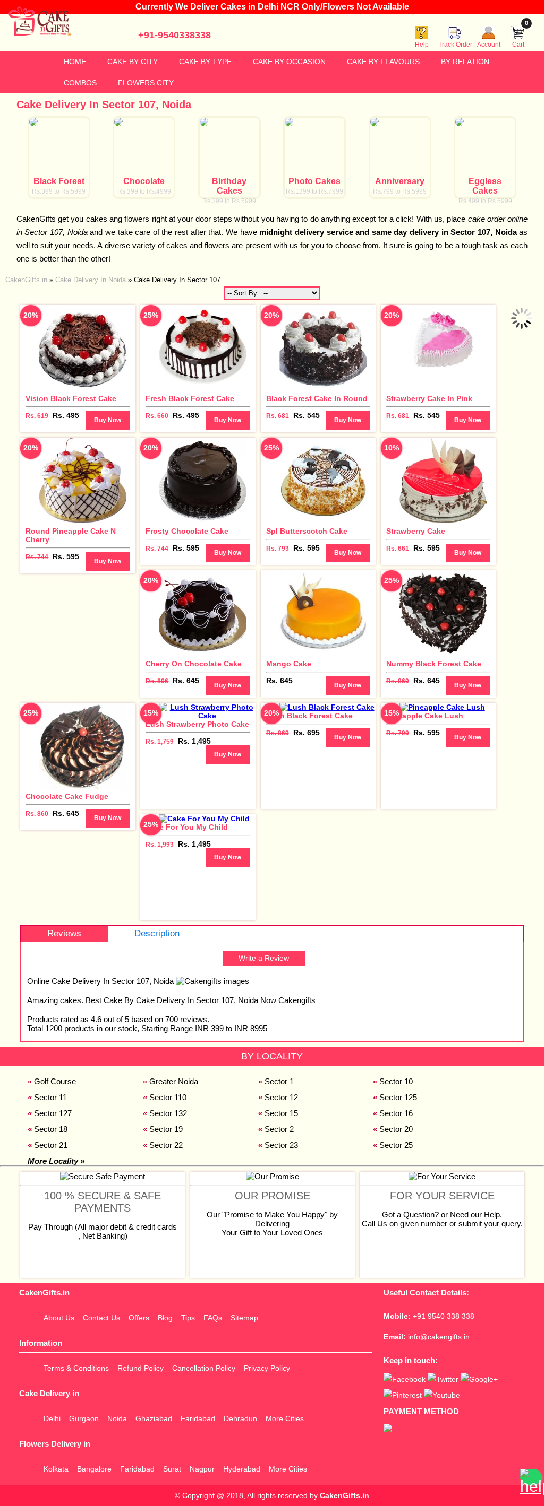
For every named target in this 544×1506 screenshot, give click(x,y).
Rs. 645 (186, 680)
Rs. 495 (66, 415)
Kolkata (56, 1469)
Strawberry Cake (415, 531)
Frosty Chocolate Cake (187, 531)
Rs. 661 (397, 548)
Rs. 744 (37, 557)
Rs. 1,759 (160, 741)
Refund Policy (140, 1368)
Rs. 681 (277, 416)
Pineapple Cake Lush (424, 715)
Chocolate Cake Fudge (67, 796)
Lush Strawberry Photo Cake (197, 724)
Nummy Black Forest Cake (433, 663)
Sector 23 (281, 1145)
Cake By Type (205, 61)
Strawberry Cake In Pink (429, 398)
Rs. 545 (306, 415)
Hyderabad (241, 1469)
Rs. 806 (157, 681)
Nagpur (202, 1469)
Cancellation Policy (203, 1368)
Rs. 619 (37, 416)
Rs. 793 (277, 548)
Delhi (52, 1418)
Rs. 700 (397, 733)
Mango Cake (288, 663)
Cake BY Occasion (289, 61)
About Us (59, 1317)
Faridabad (198, 1418)
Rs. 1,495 (194, 741)
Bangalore (94, 1469)
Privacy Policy (267, 1368)
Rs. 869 (277, 733)
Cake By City (132, 61)
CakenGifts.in (344, 1495)
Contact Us (101, 1317)
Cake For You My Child (187, 827)
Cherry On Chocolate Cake (194, 663)
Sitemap (244, 1317)
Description (157, 933)
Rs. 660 (157, 416)
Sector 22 (166, 1145)
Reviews (64, 933)
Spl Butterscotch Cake (306, 531)
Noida (117, 1418)
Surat (172, 1469)
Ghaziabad (153, 1418)
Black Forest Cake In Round (317, 398)
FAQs (212, 1317)
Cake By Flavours (383, 61)
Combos (80, 83)
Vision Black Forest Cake (71, 398)
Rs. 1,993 (160, 844)
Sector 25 (396, 1145)
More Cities (285, 1418)
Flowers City (146, 83)
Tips (188, 1317)
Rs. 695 (306, 732)
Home (75, 61)
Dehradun (240, 1418)
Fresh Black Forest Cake (190, 398)
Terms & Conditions (76, 1368)
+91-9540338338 (174, 35)
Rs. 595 (66, 556)
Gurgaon (84, 1418)
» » (112, 280)
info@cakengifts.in (439, 1337)
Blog (165, 1317)
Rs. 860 (397, 681)
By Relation (465, 61)
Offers (139, 1317)
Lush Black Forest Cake (309, 715)
